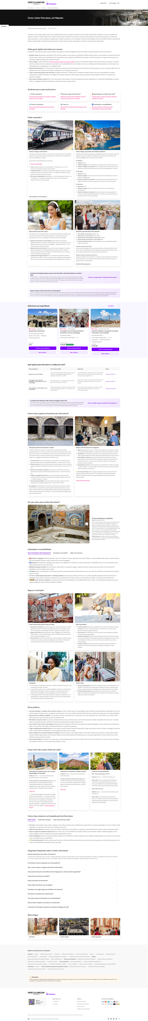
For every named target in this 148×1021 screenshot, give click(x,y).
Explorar (32, 8)
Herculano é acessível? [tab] (60, 553)
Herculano (57, 954)
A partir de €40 (110, 381)
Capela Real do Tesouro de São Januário (79, 956)
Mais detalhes (42, 352)
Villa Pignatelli (43, 956)
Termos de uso (81, 1006)
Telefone (56, 1001)
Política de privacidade (83, 1004)
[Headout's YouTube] (113, 1018)
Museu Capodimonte (56, 959)
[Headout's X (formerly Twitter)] (119, 1018)
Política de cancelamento (83, 1009)
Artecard (37, 966)
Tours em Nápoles (72, 964)
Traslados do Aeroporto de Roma (77, 966)
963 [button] (65, 329)
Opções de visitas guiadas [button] (66, 62)
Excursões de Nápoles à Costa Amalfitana (105, 964)
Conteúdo (3, 26)
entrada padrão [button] (54, 62)
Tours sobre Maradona (75, 961)
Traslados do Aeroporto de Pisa (55, 969)
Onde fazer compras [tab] (44, 820)
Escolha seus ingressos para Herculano (37, 28)
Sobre (38, 8)
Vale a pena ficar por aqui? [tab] (61, 820)
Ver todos (110, 306)
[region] (74, 332)
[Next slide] (118, 305)
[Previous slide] (115, 305)
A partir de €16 (110, 374)
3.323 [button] (34, 329)
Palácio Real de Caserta (46, 954)
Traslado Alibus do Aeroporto (104, 959)
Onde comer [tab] (32, 819)
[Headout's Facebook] (116, 1018)
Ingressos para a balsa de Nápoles (36, 961)
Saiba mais (32, 791)
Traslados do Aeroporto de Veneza (37, 969)
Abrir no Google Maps (36, 164)
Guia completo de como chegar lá (38, 196)
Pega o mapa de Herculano (83, 480)
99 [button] (96, 329)
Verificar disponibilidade (42, 348)
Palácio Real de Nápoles (68, 954)
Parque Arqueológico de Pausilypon (58, 956)
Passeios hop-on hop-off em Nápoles (37, 964)
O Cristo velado (100, 954)
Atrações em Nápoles (52, 8)
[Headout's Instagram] (111, 1018)
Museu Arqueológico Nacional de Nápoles (38, 959)
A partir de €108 (110, 388)
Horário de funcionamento (83, 264)
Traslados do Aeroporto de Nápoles (86, 959)
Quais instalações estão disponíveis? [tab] (39, 553)
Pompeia (36, 954)
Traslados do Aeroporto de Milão (96, 966)
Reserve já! (63, 789)
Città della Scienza (110, 954)
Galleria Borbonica (33, 956)
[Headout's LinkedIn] (108, 1018)
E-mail (55, 1004)
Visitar (43, 8)
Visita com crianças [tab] (76, 553)
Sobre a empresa (81, 1001)
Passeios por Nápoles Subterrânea (92, 961)
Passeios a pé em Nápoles (85, 964)
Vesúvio (92, 954)
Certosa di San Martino (82, 954)
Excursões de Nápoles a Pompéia (57, 964)
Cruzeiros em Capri (52, 961)
